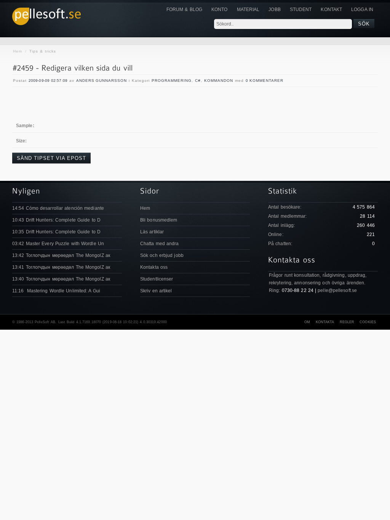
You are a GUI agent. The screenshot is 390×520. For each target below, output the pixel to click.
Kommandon (218, 80)
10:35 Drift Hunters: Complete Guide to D (56, 231)
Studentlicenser (156, 279)
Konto (219, 9)
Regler (347, 322)
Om (307, 322)
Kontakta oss (154, 267)
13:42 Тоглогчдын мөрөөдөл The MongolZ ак (61, 255)
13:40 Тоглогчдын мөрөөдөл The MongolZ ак (61, 279)
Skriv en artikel (156, 290)
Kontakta (325, 322)
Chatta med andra (159, 243)
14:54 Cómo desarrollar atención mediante (58, 208)
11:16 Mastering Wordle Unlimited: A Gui (56, 290)
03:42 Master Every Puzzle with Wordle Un (58, 243)
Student (301, 9)
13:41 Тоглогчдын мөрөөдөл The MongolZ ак (61, 267)
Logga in (362, 9)
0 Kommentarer (264, 80)
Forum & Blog (184, 9)
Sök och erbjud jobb (162, 255)
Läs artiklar (152, 231)
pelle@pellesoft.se (337, 290)
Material (248, 9)
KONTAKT (331, 9)
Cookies (368, 322)
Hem (17, 51)
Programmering (172, 80)
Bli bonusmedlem (158, 220)
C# (198, 80)
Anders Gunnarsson (101, 80)
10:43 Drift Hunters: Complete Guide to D (56, 220)
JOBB (274, 9)
